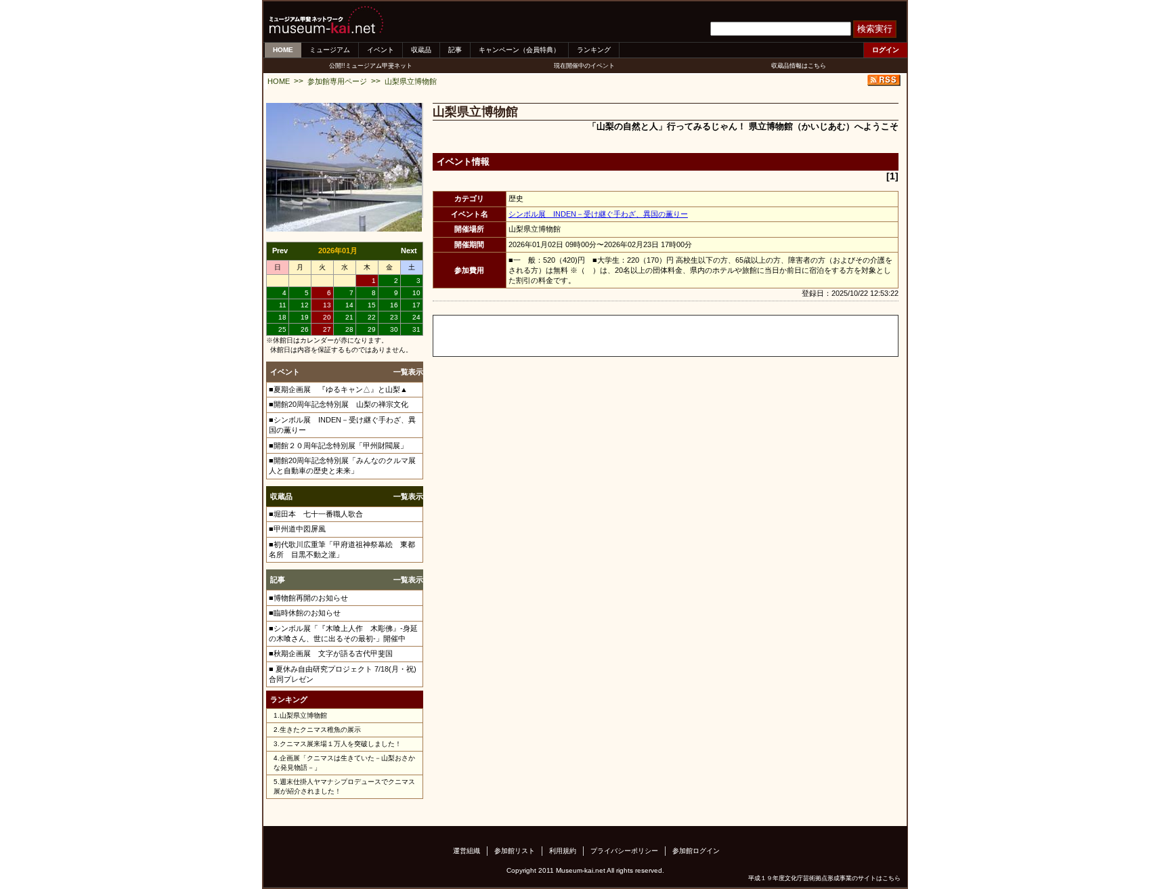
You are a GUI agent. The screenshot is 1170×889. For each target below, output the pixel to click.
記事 (455, 49)
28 (349, 329)
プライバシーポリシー (624, 850)
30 (394, 329)
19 (305, 317)
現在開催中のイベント (584, 65)
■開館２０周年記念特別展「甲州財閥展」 (338, 445)
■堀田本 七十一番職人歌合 (316, 514)
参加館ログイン (696, 850)
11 (282, 305)
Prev (280, 250)
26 (305, 329)
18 (282, 317)
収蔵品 (421, 49)
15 (372, 305)
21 (349, 317)
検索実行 (874, 29)
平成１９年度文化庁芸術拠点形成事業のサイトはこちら (824, 878)
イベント (380, 49)
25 (282, 329)
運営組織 (466, 850)
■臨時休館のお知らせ (305, 613)
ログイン (885, 49)
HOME (283, 49)
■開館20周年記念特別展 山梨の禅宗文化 (338, 404)
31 (416, 329)
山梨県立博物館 (411, 81)
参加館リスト (514, 850)
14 (349, 305)
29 (372, 329)
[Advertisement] (591, 336)
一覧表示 (408, 372)
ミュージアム (329, 49)
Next (409, 250)
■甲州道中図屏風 (297, 529)
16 (394, 305)
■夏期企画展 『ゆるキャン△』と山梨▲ (338, 389)
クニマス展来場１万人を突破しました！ (341, 743)
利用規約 (562, 850)
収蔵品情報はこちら (798, 65)
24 (416, 317)
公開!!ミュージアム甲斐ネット (370, 65)
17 (416, 305)
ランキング (594, 49)
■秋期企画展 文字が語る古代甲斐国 (331, 653)
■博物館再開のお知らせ (308, 598)
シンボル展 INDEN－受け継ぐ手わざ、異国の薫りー (598, 214)
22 (372, 317)
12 (305, 305)
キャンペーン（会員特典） (519, 49)
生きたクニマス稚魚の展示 (320, 729)
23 (394, 317)
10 (416, 293)
